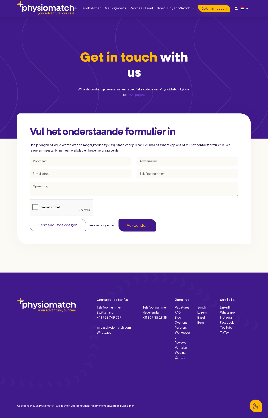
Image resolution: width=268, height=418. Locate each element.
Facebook (227, 322)
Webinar (181, 352)
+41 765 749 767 (109, 317)
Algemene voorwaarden (105, 406)
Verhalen (181, 347)
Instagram (227, 317)
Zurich (201, 307)
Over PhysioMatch (173, 8)
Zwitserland (141, 8)
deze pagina (136, 95)
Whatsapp (104, 332)
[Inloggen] (236, 8)
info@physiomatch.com (114, 327)
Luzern (202, 312)
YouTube (226, 327)
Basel (201, 317)
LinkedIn (225, 307)
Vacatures (182, 307)
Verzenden (137, 225)
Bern (200, 322)
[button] (256, 406)
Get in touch (214, 8)
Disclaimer (127, 406)
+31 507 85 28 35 (155, 317)
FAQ (178, 312)
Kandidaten (91, 8)
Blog (178, 317)
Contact (181, 357)
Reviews (180, 342)
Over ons (181, 322)
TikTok (224, 332)
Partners (181, 327)
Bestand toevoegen (57, 225)
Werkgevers (115, 8)
